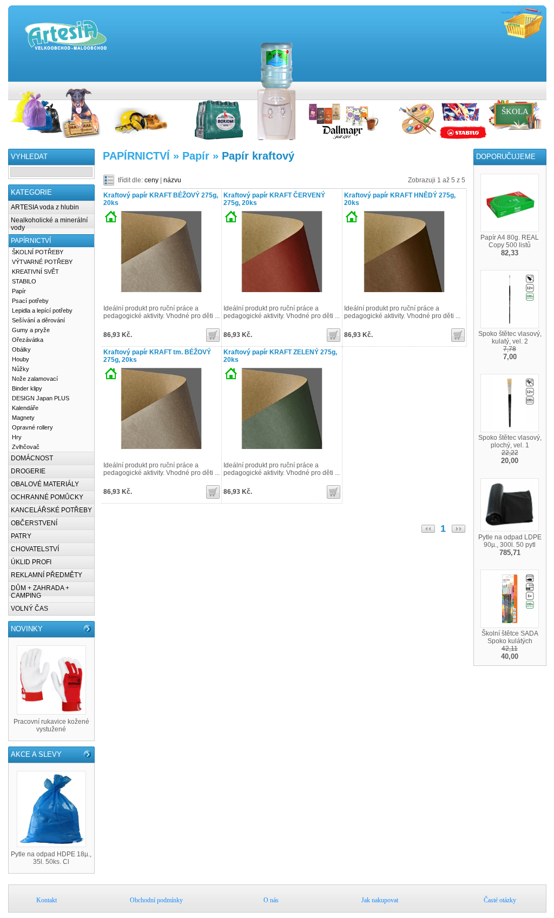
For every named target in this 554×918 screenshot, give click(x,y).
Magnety (23, 417)
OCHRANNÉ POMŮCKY (47, 497)
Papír (19, 291)
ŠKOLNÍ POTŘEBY (37, 252)
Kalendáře (25, 408)
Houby (20, 359)
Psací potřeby (30, 301)
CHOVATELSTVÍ (35, 549)
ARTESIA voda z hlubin (45, 207)
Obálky (21, 349)
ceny (151, 180)
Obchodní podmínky (508, 87)
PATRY (21, 536)
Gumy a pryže (31, 330)
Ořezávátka (27, 339)
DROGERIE (28, 471)
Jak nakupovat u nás (530, 87)
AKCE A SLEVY (36, 754)
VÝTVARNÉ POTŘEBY (42, 262)
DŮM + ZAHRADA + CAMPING (40, 591)
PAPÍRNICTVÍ (31, 241)
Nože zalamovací (35, 378)
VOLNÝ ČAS (29, 608)
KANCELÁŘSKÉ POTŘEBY (51, 510)
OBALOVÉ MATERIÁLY (45, 484)
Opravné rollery (32, 427)
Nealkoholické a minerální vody (49, 224)
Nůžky (20, 369)
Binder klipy (27, 388)
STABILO (24, 281)
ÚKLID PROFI (31, 562)
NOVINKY (27, 629)
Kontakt (497, 87)
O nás (519, 87)
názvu (172, 180)
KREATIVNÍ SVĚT (35, 271)
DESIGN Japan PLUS (40, 398)
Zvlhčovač (25, 447)
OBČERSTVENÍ (34, 523)
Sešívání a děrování (38, 320)
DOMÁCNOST (32, 458)
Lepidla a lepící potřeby (42, 310)
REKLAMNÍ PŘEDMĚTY (46, 575)
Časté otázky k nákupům (541, 87)
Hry (17, 437)
